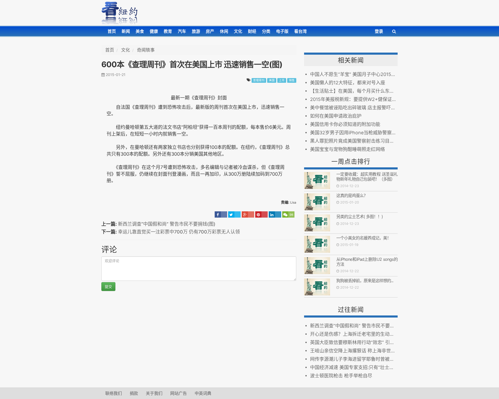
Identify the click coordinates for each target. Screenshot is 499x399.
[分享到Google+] (248, 214)
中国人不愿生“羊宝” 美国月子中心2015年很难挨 (354, 74)
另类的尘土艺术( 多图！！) (359, 216)
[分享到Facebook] (221, 214)
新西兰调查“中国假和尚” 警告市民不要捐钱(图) (166, 224)
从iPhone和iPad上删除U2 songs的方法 (367, 262)
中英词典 (203, 393)
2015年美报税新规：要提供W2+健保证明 (353, 99)
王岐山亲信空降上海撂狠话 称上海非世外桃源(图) (354, 350)
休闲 (224, 31)
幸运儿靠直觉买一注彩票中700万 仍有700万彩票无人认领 (179, 232)
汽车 (182, 31)
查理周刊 (259, 80)
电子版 (282, 31)
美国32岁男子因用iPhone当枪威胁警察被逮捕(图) (354, 132)
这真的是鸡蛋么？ (351, 195)
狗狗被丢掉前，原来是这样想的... (364, 280)
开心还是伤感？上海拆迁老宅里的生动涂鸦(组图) (354, 334)
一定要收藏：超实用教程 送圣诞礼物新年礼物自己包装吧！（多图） (367, 177)
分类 (266, 31)
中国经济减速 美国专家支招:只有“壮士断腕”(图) (354, 367)
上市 (282, 80)
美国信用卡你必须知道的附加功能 (345, 124)
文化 (238, 31)
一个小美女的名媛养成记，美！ (363, 237)
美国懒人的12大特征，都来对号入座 (347, 82)
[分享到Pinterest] (261, 214)
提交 (108, 286)
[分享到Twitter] (234, 214)
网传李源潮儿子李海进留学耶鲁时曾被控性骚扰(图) (354, 359)
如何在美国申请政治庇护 (336, 116)
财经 (252, 31)
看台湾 (300, 31)
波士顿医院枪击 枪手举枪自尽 (341, 375)
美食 (140, 31)
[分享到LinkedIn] (275, 214)
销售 (292, 80)
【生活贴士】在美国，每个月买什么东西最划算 (354, 91)
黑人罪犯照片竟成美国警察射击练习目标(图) (354, 141)
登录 (379, 31)
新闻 (126, 31)
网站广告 (178, 393)
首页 (112, 31)
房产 (210, 31)
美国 (272, 80)
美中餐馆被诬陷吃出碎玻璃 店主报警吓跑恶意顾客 (354, 107)
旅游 (196, 31)
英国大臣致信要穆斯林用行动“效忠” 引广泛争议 (354, 342)
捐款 (134, 393)
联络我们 (113, 393)
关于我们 (154, 393)
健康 (154, 31)
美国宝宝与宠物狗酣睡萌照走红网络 (347, 149)
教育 (168, 31)
